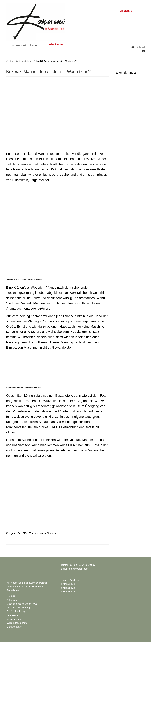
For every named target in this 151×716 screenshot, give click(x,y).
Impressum (12, 615)
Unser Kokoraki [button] (17, 45)
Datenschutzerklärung (18, 607)
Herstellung (26, 61)
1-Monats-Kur (68, 584)
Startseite (14, 61)
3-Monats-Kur (68, 588)
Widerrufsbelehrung (17, 623)
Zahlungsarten (14, 627)
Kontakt (11, 596)
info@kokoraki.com (78, 569)
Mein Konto (126, 11)
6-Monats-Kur (68, 591)
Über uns (34, 45)
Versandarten (14, 619)
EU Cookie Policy (16, 611)
